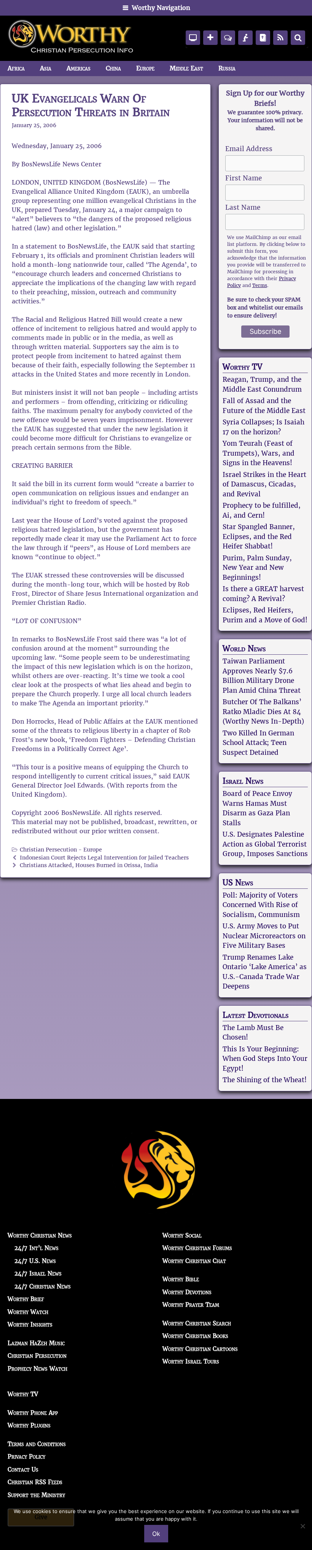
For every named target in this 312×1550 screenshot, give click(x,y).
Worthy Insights (30, 1324)
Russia (227, 68)
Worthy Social (182, 1235)
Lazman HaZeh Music (36, 1343)
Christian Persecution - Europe (61, 850)
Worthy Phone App (33, 1412)
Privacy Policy (26, 1456)
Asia (45, 68)
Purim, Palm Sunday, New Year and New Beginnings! (257, 568)
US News (238, 883)
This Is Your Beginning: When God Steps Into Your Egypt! (265, 1059)
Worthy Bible (180, 1279)
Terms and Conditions (37, 1444)
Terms (259, 285)
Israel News (243, 781)
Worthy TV (242, 367)
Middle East (186, 68)
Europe (145, 68)
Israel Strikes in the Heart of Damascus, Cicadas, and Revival (264, 484)
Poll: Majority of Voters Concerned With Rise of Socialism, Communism (261, 905)
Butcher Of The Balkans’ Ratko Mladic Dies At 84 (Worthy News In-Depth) (263, 712)
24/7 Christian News (42, 1286)
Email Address (248, 149)
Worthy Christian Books (195, 1336)
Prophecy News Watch (37, 1368)
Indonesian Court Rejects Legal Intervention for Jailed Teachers (104, 858)
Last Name (242, 207)
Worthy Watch (28, 1312)
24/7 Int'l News (36, 1248)
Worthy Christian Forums (197, 1248)
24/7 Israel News (38, 1273)
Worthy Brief (26, 1299)
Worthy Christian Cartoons (200, 1348)
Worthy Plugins (29, 1425)
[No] (302, 1526)
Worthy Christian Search (196, 1323)
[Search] (298, 37)
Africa (16, 68)
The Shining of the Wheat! (265, 1080)
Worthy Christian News (40, 1235)
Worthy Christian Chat (194, 1261)
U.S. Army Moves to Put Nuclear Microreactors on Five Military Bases (264, 936)
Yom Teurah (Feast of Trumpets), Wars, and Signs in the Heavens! (258, 453)
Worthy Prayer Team (190, 1304)
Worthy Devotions (187, 1292)
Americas (79, 68)
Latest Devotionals (255, 1015)
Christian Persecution (37, 1355)
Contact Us (23, 1469)
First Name (243, 178)
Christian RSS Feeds (35, 1482)
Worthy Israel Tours (190, 1361)
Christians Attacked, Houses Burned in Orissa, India (89, 865)
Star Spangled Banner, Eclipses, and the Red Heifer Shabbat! (259, 536)
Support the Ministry (36, 1495)
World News (244, 649)
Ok (156, 1533)
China (113, 68)
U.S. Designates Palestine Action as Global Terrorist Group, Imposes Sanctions (265, 844)
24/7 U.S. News (35, 1261)
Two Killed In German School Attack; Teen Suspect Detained (258, 743)
